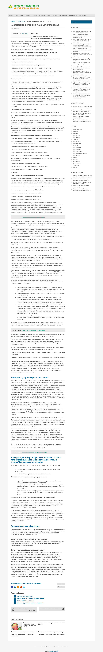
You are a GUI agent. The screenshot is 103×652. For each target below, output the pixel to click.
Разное (75, 157)
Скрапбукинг (76, 161)
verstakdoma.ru (53, 651)
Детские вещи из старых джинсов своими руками (51, 623)
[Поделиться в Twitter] (24, 587)
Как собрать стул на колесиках (81, 66)
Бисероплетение (77, 129)
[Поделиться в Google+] (21, 587)
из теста (78, 155)
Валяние (75, 131)
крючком (78, 135)
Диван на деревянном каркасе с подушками (30, 603)
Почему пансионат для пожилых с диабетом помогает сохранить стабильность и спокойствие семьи (82, 45)
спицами (78, 137)
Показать (25, 34)
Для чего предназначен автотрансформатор (82, 107)
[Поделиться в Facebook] (12, 587)
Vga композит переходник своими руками (23, 632)
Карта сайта (82, 15)
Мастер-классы (73, 15)
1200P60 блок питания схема (82, 113)
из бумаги (78, 147)
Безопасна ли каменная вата (49, 609)
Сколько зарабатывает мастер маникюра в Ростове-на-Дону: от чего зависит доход (82, 72)
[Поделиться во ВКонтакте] (15, 587)
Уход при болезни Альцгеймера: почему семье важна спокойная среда (81, 59)
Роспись (55, 15)
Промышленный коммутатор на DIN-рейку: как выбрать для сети (81, 63)
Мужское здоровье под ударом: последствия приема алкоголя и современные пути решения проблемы (81, 84)
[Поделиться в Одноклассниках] (18, 587)
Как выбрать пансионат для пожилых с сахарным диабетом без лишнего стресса (82, 36)
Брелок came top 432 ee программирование (30, 598)
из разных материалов (81, 153)
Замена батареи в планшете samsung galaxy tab (82, 110)
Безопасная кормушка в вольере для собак (25, 609)
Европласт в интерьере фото (81, 117)
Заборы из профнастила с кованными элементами (22, 635)
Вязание (34, 15)
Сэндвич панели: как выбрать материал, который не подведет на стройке (82, 55)
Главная (11, 15)
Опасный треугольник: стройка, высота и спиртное (81, 68)
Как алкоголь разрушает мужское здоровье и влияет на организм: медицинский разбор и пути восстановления (82, 90)
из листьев (78, 149)
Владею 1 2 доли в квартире (25, 601)
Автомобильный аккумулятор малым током (51, 634)
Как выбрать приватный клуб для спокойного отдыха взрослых (82, 32)
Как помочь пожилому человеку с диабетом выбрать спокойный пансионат (82, 41)
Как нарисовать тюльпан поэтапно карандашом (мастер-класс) (29, 624)
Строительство (19, 15)
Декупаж (75, 139)
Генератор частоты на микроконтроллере (51, 632)
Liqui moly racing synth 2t (24, 596)
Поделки (27, 15)
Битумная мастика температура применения (82, 120)
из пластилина (79, 151)
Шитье (48, 15)
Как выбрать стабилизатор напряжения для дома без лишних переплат (82, 50)
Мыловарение (63, 15)
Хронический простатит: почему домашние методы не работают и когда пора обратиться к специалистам (82, 96)
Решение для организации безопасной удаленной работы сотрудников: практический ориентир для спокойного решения (82, 78)
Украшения (42, 15)
